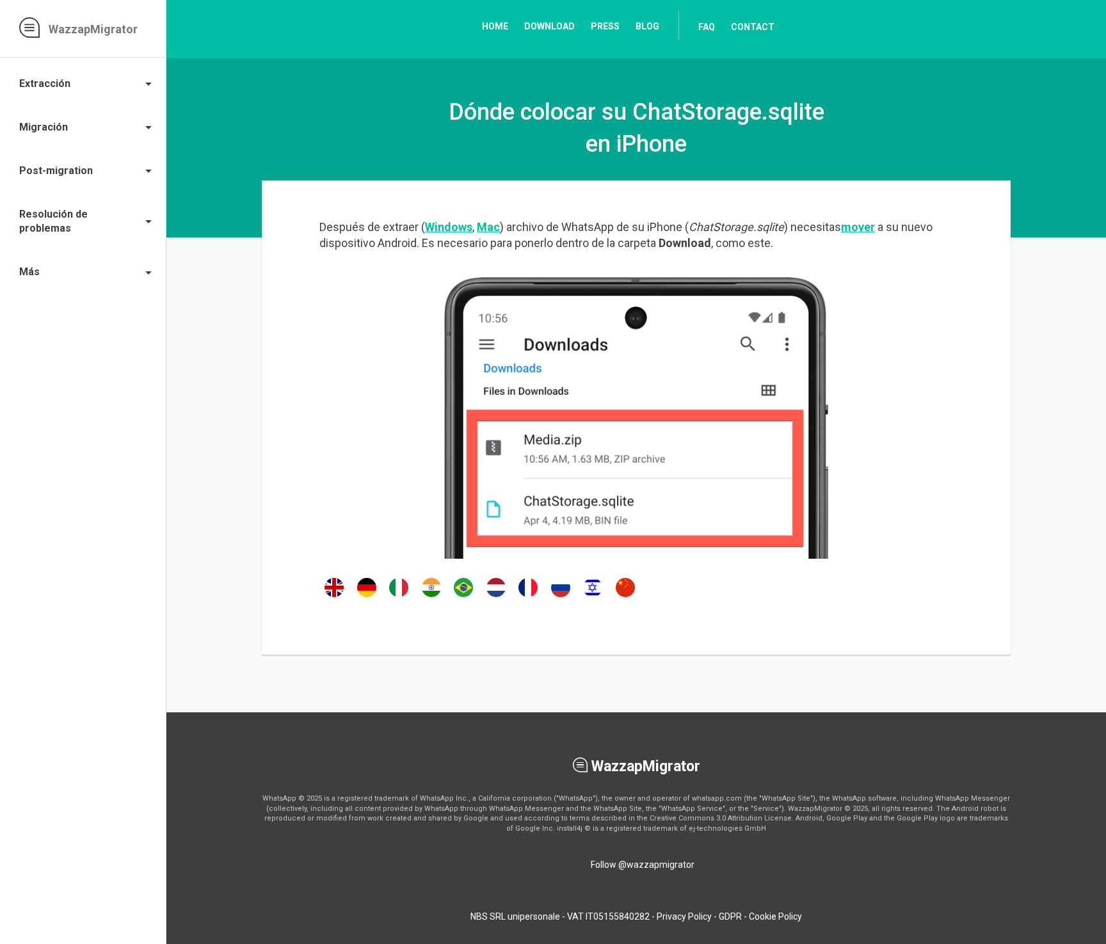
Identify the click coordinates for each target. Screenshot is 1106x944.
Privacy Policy (684, 916)
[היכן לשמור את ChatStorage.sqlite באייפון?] (592, 597)
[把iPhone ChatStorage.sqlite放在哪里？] (625, 597)
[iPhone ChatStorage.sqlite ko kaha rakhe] (431, 597)
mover (858, 227)
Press (605, 26)
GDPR (730, 916)
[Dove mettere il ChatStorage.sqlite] (398, 597)
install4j (569, 828)
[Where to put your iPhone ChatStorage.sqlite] (334, 597)
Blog (647, 26)
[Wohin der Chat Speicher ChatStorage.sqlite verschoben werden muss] (366, 597)
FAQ (706, 27)
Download (549, 26)
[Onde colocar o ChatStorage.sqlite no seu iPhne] (463, 597)
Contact (752, 27)
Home (495, 26)
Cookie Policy (775, 916)
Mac (488, 227)
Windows (448, 227)
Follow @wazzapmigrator (642, 865)
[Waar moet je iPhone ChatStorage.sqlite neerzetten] (496, 597)
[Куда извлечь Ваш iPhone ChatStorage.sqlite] (560, 597)
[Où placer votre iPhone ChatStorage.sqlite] (528, 597)
